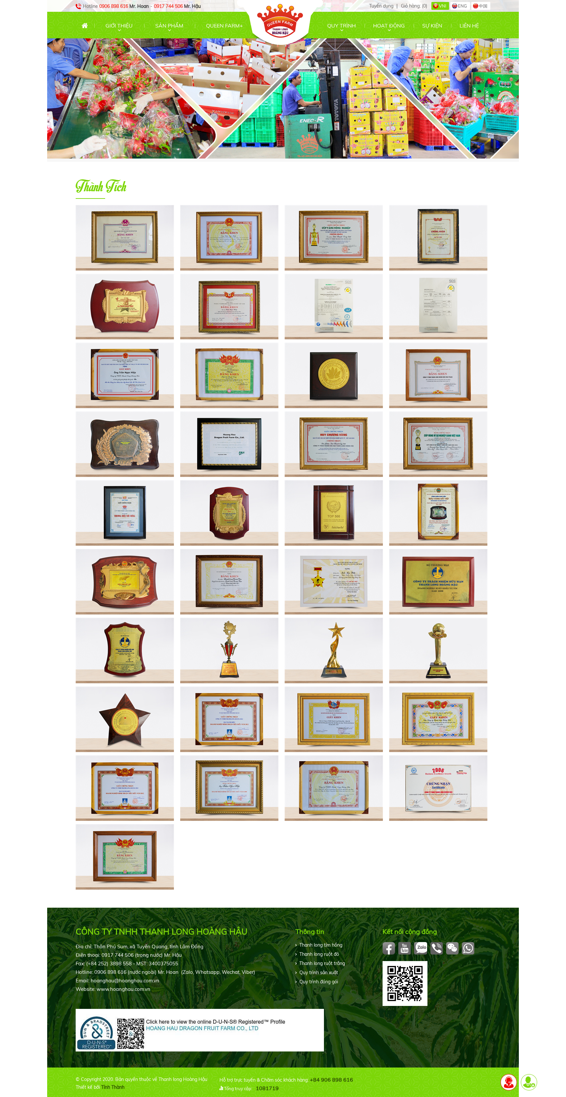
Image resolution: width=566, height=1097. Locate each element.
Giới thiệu (119, 25)
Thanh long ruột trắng (322, 963)
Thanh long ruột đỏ (319, 954)
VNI (442, 6)
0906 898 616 (113, 6)
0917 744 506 (168, 6)
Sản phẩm (169, 25)
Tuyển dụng (381, 6)
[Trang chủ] (85, 25)
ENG (462, 6)
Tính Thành (112, 1087)
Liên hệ (469, 25)
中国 (483, 6)
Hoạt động (389, 25)
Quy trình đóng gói (318, 982)
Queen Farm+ (224, 25)
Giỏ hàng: (414, 6)
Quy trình (341, 25)
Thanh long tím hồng (320, 945)
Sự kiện (432, 25)
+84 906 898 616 (331, 1079)
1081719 (267, 1088)
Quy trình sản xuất (318, 972)
